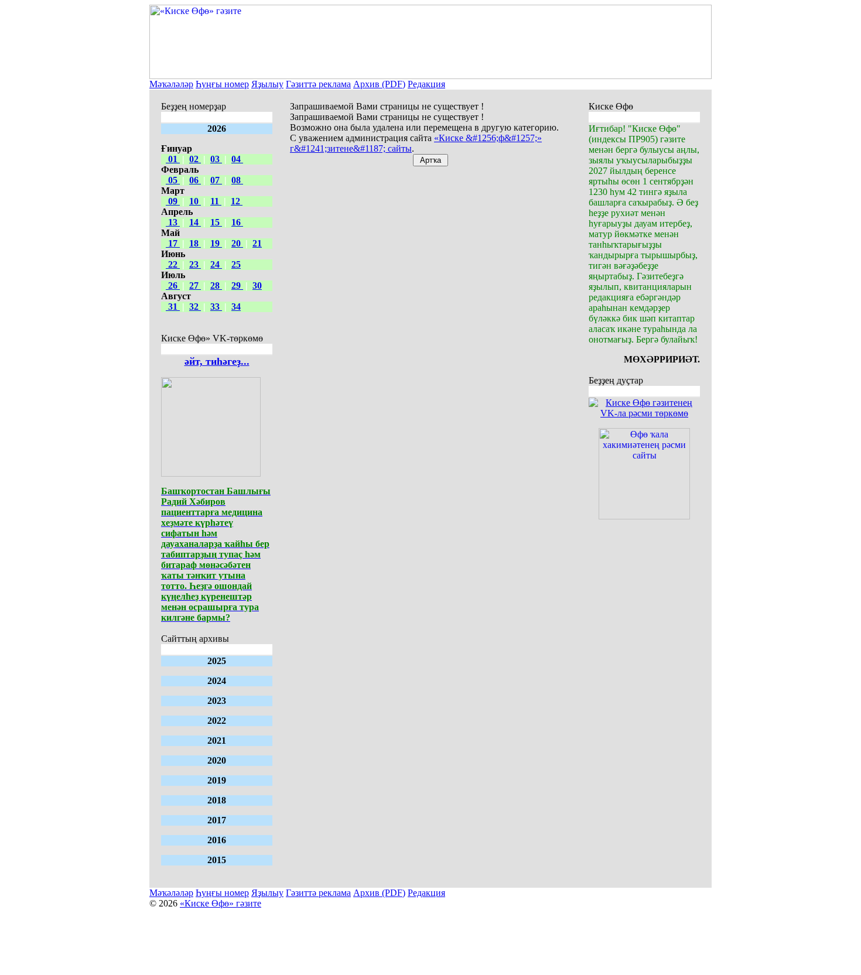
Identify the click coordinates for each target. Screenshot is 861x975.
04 (237, 159)
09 (173, 201)
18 (195, 243)
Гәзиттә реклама (318, 84)
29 (237, 285)
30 (257, 285)
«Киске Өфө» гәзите (220, 903)
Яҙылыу (267, 84)
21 (257, 243)
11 (215, 201)
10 (195, 201)
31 (173, 307)
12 (236, 201)
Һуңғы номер (222, 84)
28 (216, 285)
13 (173, 222)
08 (237, 180)
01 (173, 159)
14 (195, 222)
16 (237, 222)
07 (216, 180)
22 (173, 264)
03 (216, 159)
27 (195, 285)
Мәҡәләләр (171, 84)
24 (216, 264)
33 (216, 307)
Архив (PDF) (379, 84)
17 (173, 243)
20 (237, 243)
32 (195, 307)
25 (236, 264)
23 (195, 264)
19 (216, 243)
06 (195, 180)
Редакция (426, 84)
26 (173, 285)
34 (236, 307)
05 (173, 180)
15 (216, 222)
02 (195, 159)
